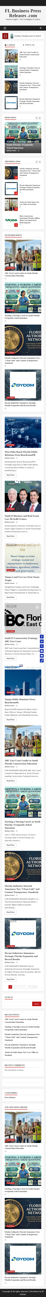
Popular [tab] (29, 45)
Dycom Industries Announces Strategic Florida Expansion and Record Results (11, 172)
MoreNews (34, 1291)
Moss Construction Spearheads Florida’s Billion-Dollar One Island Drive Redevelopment (11, 204)
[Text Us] (42, 660)
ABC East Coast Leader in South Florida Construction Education (11, 56)
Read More (11, 475)
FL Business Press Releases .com (23, 13)
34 (30, 987)
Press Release (10, 137)
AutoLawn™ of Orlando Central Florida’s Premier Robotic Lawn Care (11, 220)
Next (35, 987)
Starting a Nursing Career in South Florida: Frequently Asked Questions (21, 144)
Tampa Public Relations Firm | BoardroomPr (23, 679)
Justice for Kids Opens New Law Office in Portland (11, 188)
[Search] (41, 28)
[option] (23, 137)
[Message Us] (42, 656)
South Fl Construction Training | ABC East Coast (23, 618)
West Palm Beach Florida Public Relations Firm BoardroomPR (23, 432)
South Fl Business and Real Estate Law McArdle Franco (23, 496)
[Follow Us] (42, 637)
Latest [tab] (11, 45)
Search (9, 997)
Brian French (12, 150)
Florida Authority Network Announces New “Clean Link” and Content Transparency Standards (11, 87)
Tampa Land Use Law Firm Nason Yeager (23, 557)
